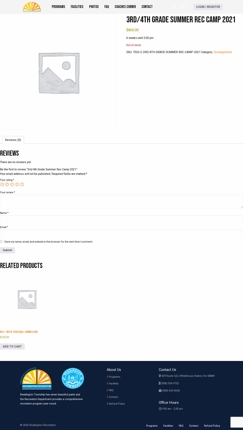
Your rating (7, 180)
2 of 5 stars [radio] (7, 184)
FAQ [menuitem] (106, 6)
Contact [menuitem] (147, 6)
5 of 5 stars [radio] (22, 184)
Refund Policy (117, 403)
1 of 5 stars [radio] (2, 184)
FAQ (111, 390)
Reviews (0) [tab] (13, 140)
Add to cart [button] (12, 346)
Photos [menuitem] (94, 6)
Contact (113, 397)
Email (4, 227)
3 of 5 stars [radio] (12, 184)
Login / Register (208, 7)
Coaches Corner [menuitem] (125, 6)
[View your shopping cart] (183, 6)
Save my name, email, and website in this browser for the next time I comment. (48, 241)
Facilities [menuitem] (77, 6)
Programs (114, 376)
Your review (7, 192)
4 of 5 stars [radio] (17, 184)
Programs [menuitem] (58, 6)
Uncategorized (223, 52)
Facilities (114, 383)
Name (4, 213)
